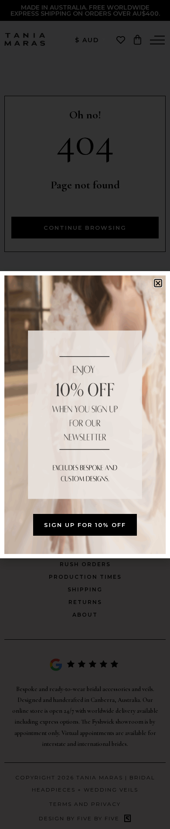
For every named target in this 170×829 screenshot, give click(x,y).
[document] (85, 414)
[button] (158, 283)
